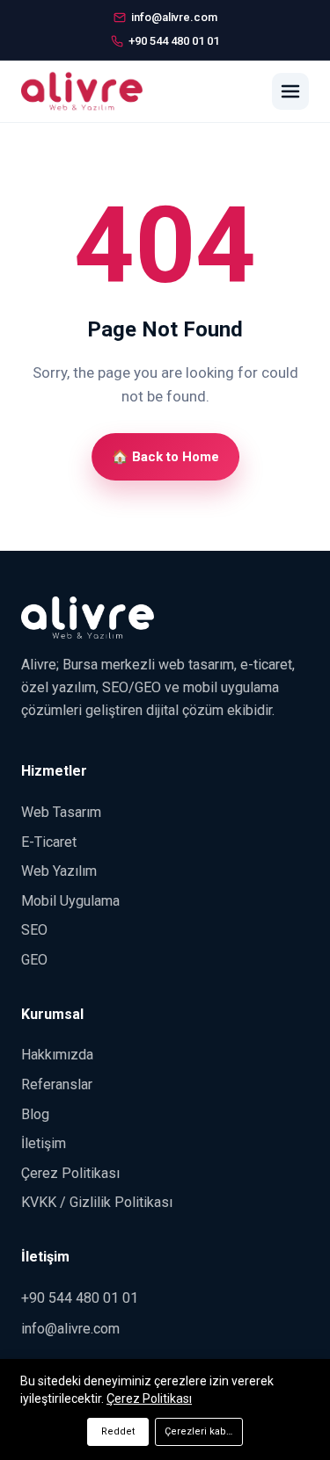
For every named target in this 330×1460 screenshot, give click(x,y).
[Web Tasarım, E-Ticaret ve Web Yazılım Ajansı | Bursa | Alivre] (82, 91)
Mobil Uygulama (70, 901)
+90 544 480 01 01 (79, 1298)
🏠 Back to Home (165, 457)
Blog (35, 1114)
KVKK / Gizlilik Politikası (96, 1202)
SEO (34, 930)
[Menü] (290, 91)
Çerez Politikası (70, 1173)
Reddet (118, 1431)
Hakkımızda (57, 1054)
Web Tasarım (61, 812)
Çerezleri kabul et (204, 1431)
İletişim (43, 1143)
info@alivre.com (70, 1328)
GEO (34, 959)
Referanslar (56, 1084)
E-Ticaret (49, 842)
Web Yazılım (59, 871)
